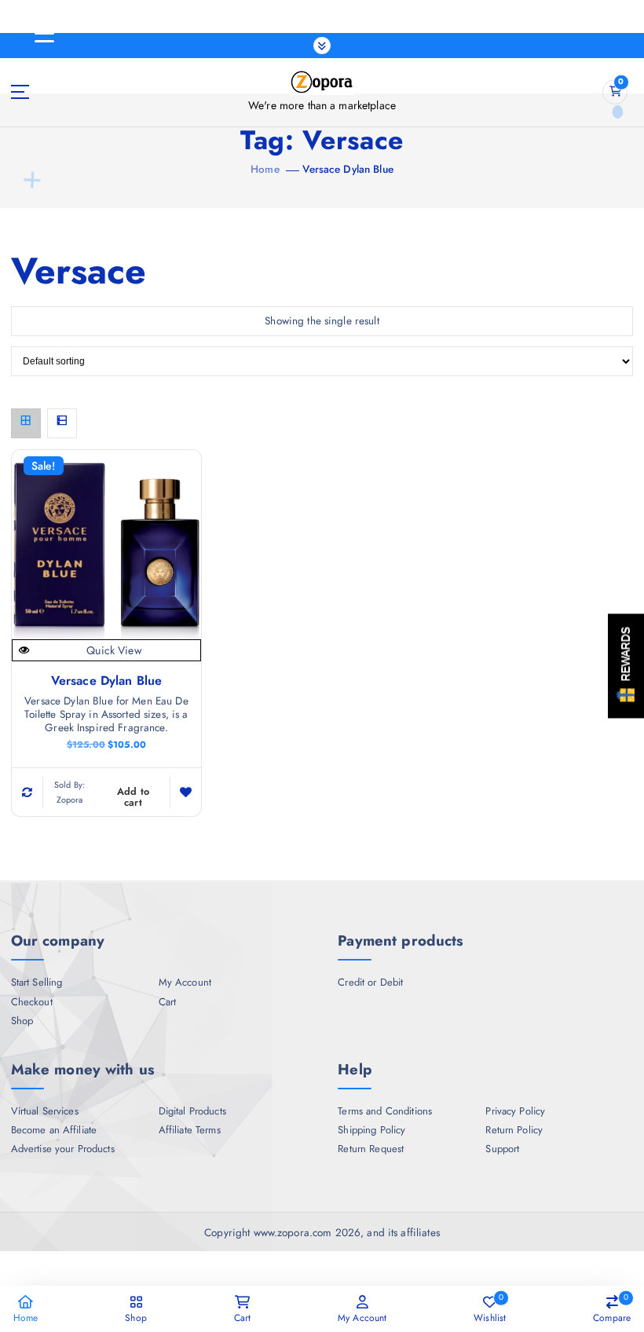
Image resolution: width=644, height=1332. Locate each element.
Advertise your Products (63, 1149)
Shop (22, 1021)
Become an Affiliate (54, 1130)
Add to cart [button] (133, 797)
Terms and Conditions (385, 1111)
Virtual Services (45, 1111)
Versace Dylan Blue (347, 169)
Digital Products (192, 1111)
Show (626, 666)
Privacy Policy (515, 1111)
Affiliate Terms (190, 1130)
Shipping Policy (371, 1130)
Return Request (371, 1149)
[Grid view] (26, 423)
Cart (168, 1002)
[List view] (62, 423)
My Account (185, 982)
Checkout (32, 1002)
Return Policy (514, 1130)
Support (502, 1149)
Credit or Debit (370, 982)
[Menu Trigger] (44, 33)
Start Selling (37, 982)
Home (265, 169)
